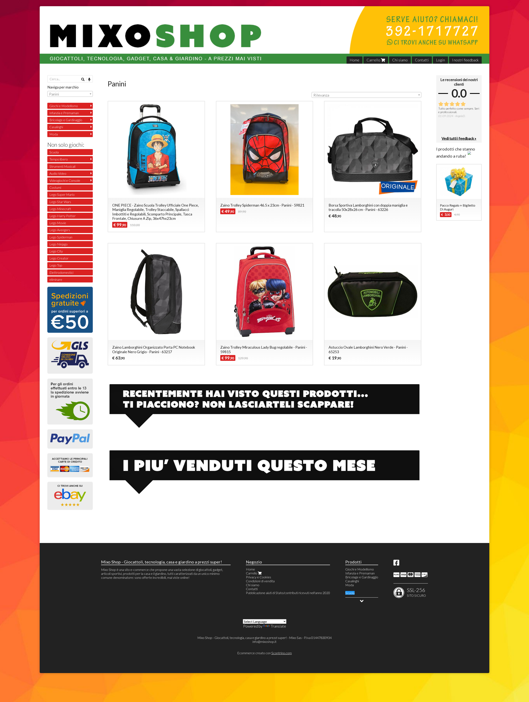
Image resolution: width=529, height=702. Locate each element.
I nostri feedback (465, 60)
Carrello (374, 60)
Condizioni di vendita (260, 581)
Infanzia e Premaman (64, 113)
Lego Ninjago (58, 244)
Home (354, 60)
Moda (53, 134)
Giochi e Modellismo (63, 106)
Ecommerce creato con (264, 653)
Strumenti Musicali (62, 166)
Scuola (54, 152)
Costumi (55, 187)
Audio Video (57, 173)
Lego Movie (57, 223)
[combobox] (366, 95)
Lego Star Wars (60, 202)
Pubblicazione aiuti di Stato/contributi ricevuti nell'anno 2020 (288, 593)
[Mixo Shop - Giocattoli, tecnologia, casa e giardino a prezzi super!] (264, 35)
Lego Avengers (59, 230)
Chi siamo (400, 60)
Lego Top (55, 265)
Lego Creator (58, 258)
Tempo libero (58, 159)
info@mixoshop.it (264, 641)
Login (440, 60)
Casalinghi (56, 127)
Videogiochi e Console (64, 180)
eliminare (55, 279)
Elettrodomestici (61, 272)
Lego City (56, 251)
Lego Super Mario (62, 194)
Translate (278, 626)
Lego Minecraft (60, 209)
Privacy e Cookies (258, 577)
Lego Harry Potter (62, 216)
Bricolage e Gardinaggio (65, 120)
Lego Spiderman (60, 237)
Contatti (422, 60)
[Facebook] (396, 564)
